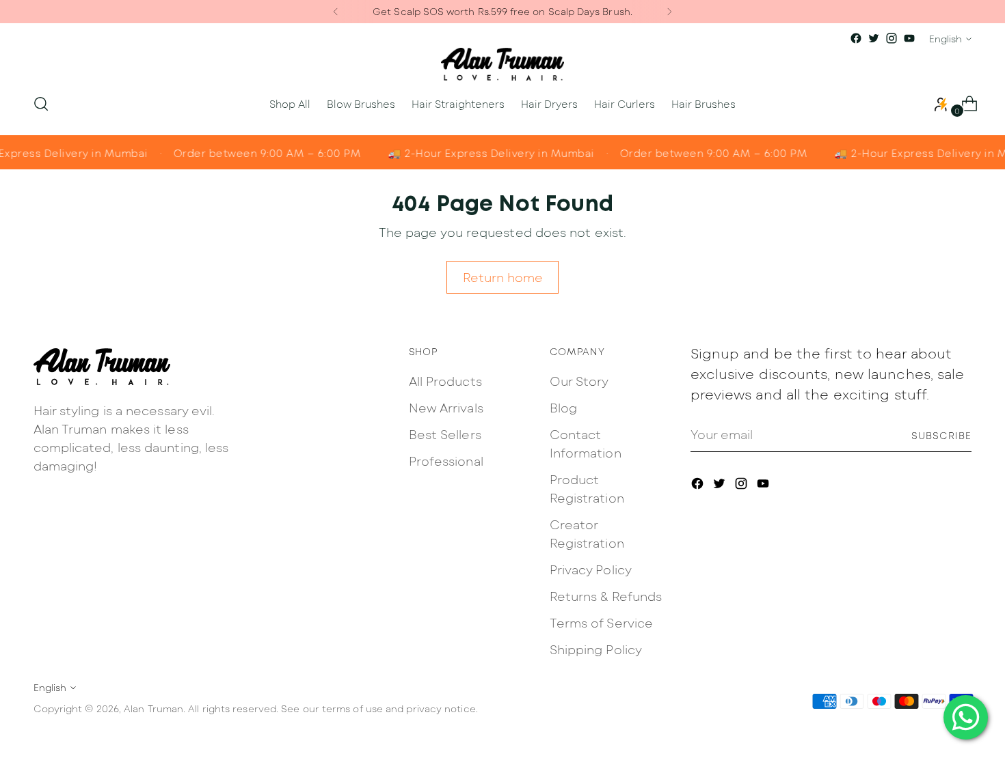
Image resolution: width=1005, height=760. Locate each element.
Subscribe (941, 435)
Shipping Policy (596, 649)
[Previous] (336, 11)
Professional (446, 460)
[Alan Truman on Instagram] (891, 38)
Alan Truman (153, 708)
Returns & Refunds (606, 596)
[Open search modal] (41, 103)
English (945, 38)
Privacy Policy (591, 569)
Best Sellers (445, 434)
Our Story (579, 381)
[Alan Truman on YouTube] (909, 38)
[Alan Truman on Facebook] (856, 38)
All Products (445, 381)
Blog (563, 407)
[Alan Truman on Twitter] (874, 38)
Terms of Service (601, 622)
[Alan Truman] (502, 64)
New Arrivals (446, 407)
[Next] (669, 11)
